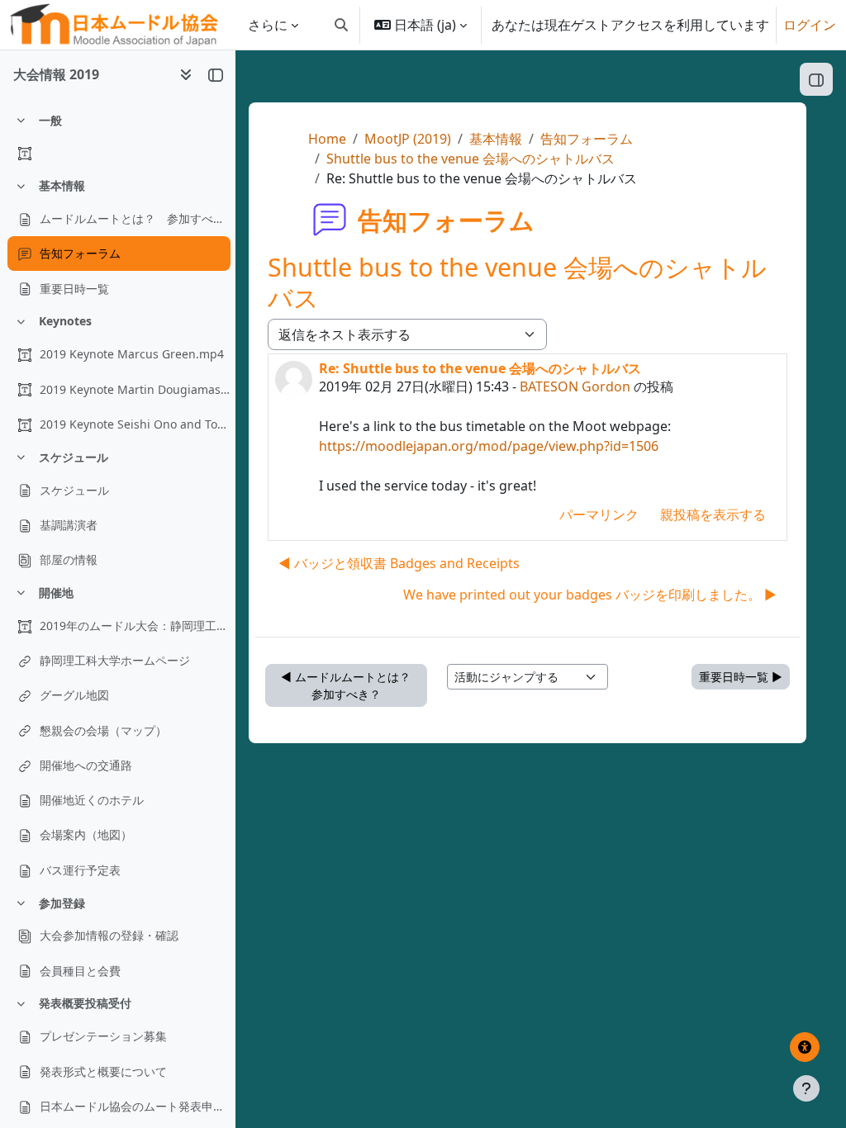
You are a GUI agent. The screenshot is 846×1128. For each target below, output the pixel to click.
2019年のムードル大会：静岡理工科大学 (135, 625)
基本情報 (62, 185)
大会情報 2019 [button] (56, 74)
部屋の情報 (68, 559)
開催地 (56, 592)
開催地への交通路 (86, 765)
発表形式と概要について (103, 1071)
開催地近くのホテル (92, 800)
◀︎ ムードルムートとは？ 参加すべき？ (351, 685)
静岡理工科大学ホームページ (115, 660)
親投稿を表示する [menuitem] (713, 514)
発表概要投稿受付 (85, 1003)
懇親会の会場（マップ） (103, 730)
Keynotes (65, 321)
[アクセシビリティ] (805, 1047)
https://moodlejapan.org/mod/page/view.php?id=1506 (488, 446)
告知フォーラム (80, 253)
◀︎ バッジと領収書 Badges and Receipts (399, 563)
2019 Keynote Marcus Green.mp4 (132, 354)
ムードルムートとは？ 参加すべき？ (135, 218)
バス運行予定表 (80, 870)
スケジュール (73, 457)
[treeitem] (117, 137)
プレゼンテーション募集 (103, 1036)
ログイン (809, 25)
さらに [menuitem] (268, 25)
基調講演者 (68, 525)
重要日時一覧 (74, 288)
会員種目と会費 (80, 971)
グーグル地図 (74, 695)
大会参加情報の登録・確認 (109, 935)
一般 (50, 120)
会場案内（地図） (86, 834)
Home (327, 139)
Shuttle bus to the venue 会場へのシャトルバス (470, 158)
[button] (341, 25)
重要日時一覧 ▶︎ (740, 677)
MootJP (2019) (407, 139)
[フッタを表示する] (806, 1088)
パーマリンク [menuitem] (599, 514)
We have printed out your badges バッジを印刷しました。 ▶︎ (590, 594)
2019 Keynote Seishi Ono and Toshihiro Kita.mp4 (135, 424)
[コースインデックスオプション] (186, 74)
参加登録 (62, 903)
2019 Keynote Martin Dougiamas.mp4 (135, 389)
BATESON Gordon (575, 386)
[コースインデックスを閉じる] (215, 74)
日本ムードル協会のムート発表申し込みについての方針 (135, 1106)
